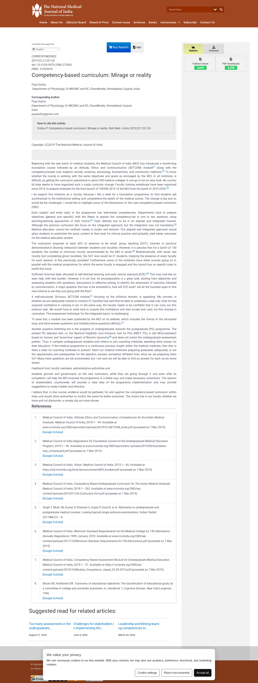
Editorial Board (76, 22)
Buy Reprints (120, 47)
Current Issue (121, 22)
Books (153, 22)
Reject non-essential (177, 672)
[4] (91, 220)
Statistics (193, 50)
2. (36, 441)
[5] (175, 224)
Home (43, 22)
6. (36, 531)
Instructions (169, 22)
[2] (163, 171)
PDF (138, 47)
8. (36, 583)
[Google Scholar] (53, 432)
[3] (167, 188)
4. (36, 483)
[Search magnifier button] (221, 9)
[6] (134, 251)
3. (36, 464)
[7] (122, 322)
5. (36, 507)
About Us (57, 22)
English (39, 49)
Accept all (203, 672)
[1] (154, 167)
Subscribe (190, 22)
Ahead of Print (99, 22)
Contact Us (207, 22)
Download (214, 50)
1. (36, 417)
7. (36, 559)
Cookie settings (147, 672)
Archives (139, 22)
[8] (110, 336)
